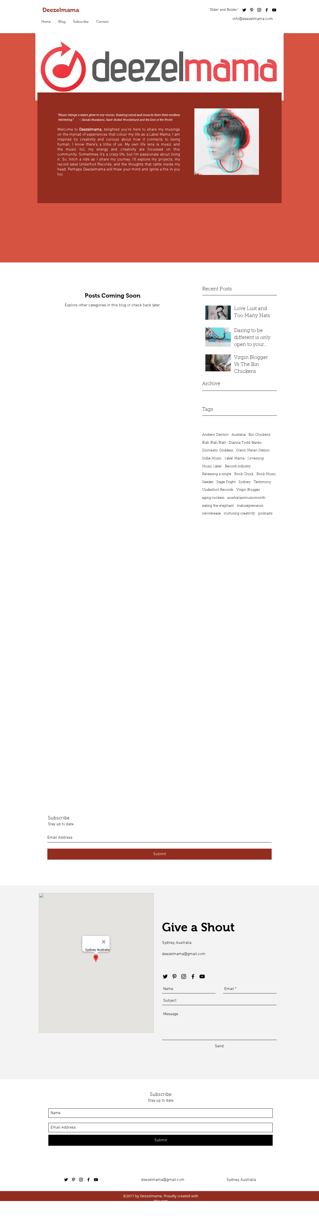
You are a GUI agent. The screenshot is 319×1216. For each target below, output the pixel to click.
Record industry (238, 466)
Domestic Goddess (217, 450)
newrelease (211, 513)
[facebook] (266, 9)
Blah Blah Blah (214, 443)
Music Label (212, 466)
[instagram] (259, 9)
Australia (238, 435)
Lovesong (255, 458)
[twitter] (244, 9)
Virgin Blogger (248, 490)
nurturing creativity (239, 513)
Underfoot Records (217, 490)
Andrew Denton (215, 435)
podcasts (265, 513)
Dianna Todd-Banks (245, 443)
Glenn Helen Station (253, 450)
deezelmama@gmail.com (183, 954)
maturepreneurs (250, 506)
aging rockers (213, 498)
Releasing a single (216, 474)
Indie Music (212, 458)
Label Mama (234, 458)
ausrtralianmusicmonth (246, 498)
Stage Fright (226, 482)
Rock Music (266, 474)
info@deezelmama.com (253, 18)
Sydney (245, 482)
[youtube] (274, 9)
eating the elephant (218, 506)
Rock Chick (243, 474)
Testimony (262, 482)
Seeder (207, 482)
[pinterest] (251, 9)
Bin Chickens (259, 435)
